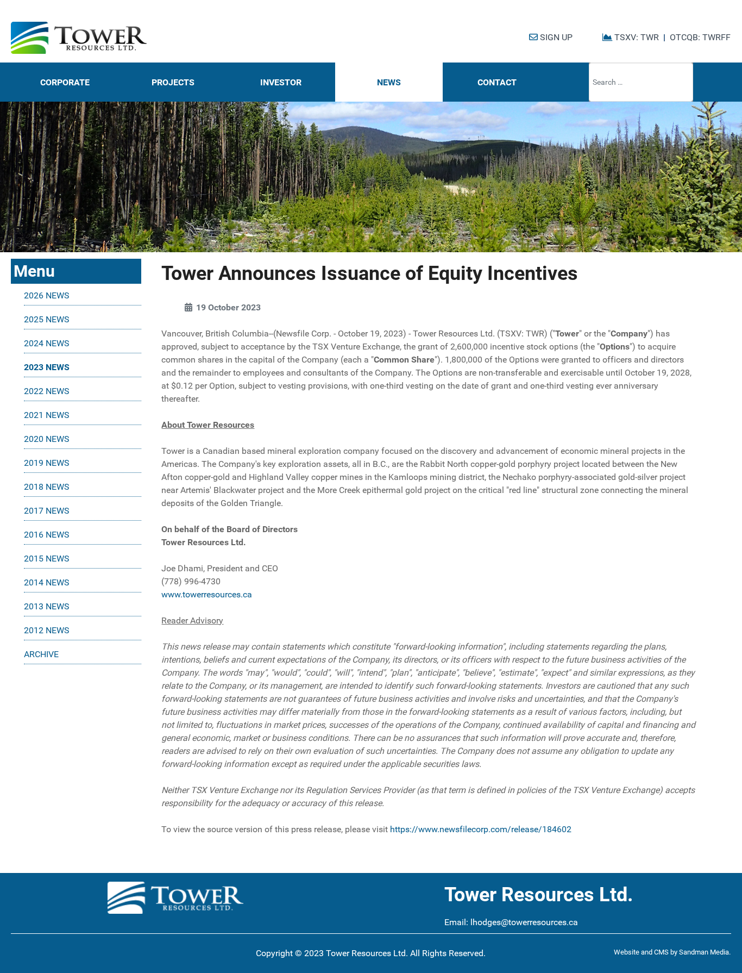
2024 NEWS (47, 343)
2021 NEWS (47, 415)
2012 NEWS (47, 630)
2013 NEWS (47, 606)
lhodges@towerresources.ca (524, 922)
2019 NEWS (47, 463)
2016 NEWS (47, 534)
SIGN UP (555, 37)
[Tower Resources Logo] (79, 38)
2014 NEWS (47, 582)
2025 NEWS (47, 319)
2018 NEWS (47, 487)
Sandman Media (704, 952)
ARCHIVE (41, 654)
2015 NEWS (47, 558)
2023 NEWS (47, 367)
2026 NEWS (47, 295)
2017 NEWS (47, 511)
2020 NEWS (47, 439)
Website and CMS (641, 952)
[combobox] (641, 82)
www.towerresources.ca (206, 594)
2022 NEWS (47, 391)
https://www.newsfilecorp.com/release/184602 (480, 829)
